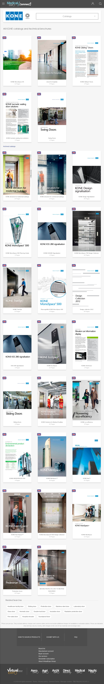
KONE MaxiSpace (86, 534)
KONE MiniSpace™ (52, 478)
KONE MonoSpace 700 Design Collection (86, 253)
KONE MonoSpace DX (17, 82)
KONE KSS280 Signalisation (52, 253)
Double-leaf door (39, 611)
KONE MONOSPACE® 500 (17, 478)
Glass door (11, 611)
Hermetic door (24, 611)
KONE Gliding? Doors (86, 82)
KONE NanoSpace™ (17, 534)
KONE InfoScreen (86, 365)
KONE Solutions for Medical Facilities (52, 422)
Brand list (42, 648)
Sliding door (32, 606)
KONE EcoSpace (52, 365)
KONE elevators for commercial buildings (52, 196)
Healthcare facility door (15, 606)
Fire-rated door (13, 617)
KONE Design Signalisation (87, 196)
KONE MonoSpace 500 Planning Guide (17, 253)
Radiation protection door (73, 611)
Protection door (46, 606)
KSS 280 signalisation (17, 365)
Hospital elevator (28, 617)
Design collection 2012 (86, 309)
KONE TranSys (17, 309)
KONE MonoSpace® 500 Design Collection (52, 534)
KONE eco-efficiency (87, 422)
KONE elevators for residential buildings (17, 196)
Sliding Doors (17, 422)
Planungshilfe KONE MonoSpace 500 (52, 309)
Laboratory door (79, 606)
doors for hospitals (52, 82)
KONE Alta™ (86, 478)
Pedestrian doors (17, 591)
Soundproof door (44, 617)
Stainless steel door (62, 606)
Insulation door (55, 611)
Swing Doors (52, 138)
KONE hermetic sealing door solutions (17, 138)
